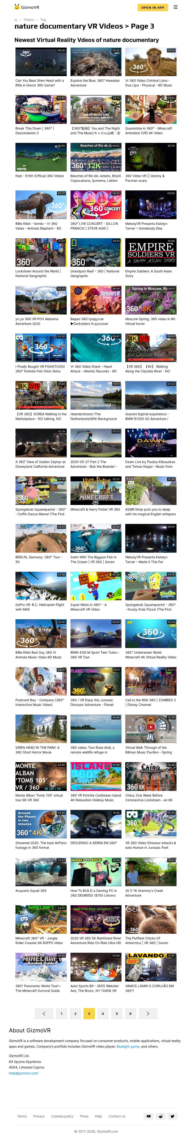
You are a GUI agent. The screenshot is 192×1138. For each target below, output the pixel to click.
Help (98, 1116)
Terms (22, 1116)
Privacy (39, 1116)
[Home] (16, 19)
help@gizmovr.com (23, 1073)
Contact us (117, 1116)
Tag (43, 20)
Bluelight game (128, 1046)
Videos (29, 20)
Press (84, 1116)
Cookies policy (62, 1116)
